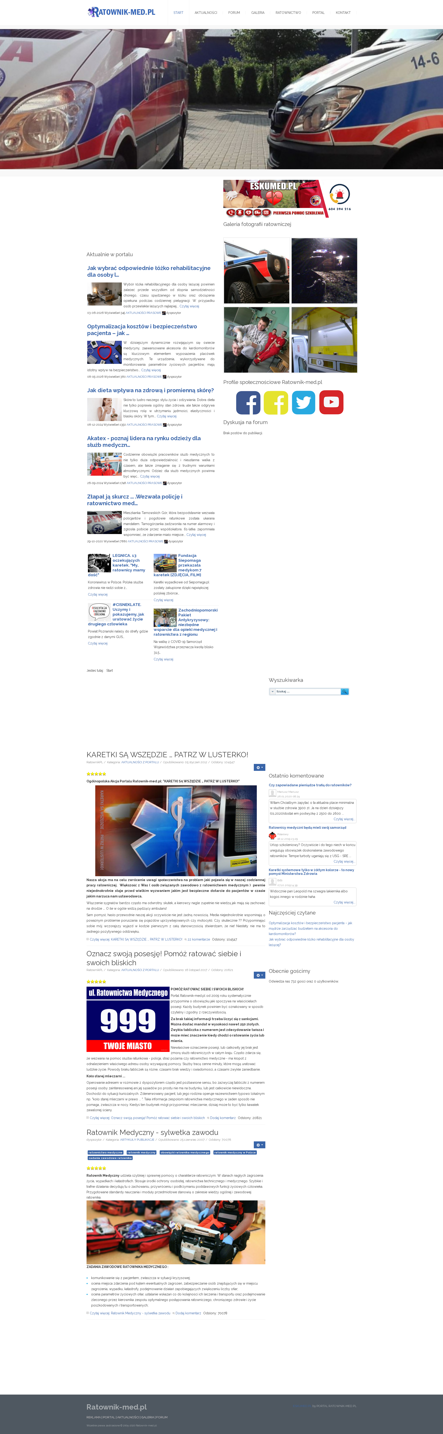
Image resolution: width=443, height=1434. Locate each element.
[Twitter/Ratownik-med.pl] (303, 403)
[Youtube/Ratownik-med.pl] (331, 403)
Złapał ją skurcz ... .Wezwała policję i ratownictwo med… (135, 500)
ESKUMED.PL (302, 1406)
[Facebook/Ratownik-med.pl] (248, 403)
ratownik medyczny (142, 1152)
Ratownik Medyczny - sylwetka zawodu (153, 1132)
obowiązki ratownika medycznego (185, 1152)
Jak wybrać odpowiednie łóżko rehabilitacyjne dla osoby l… (149, 271)
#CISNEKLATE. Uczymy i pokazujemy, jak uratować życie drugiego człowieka (116, 614)
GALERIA (147, 1417)
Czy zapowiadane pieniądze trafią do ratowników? (310, 785)
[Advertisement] (153, 215)
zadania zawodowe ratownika (110, 1158)
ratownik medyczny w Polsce (235, 1152)
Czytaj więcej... (344, 819)
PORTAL (109, 1417)
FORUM (162, 1417)
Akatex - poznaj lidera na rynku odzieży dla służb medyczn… (144, 441)
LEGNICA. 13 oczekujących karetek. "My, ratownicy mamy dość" (116, 565)
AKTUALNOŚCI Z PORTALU (140, 762)
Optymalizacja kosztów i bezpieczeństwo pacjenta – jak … (142, 329)
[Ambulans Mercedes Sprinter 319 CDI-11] (323, 339)
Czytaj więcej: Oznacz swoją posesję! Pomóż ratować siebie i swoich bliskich (147, 1118)
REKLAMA (94, 1417)
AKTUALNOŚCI (128, 1417)
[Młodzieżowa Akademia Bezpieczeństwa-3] (256, 339)
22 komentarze (199, 939)
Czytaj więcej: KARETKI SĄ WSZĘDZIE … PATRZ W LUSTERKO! (136, 939)
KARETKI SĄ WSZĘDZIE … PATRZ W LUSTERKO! (167, 754)
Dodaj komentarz (223, 1118)
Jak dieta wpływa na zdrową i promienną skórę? (150, 390)
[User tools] (259, 767)
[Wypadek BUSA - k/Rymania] (323, 271)
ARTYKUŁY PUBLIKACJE (137, 1139)
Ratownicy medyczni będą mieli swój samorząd (307, 827)
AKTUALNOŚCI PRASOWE (143, 313)
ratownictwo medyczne (106, 1152)
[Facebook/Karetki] (276, 403)
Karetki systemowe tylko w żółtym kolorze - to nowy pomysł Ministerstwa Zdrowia (311, 872)
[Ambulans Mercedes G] (256, 271)
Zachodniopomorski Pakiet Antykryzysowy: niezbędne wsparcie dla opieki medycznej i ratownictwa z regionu (186, 622)
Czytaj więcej (189, 306)
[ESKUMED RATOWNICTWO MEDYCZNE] (288, 198)
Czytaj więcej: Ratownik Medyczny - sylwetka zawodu (130, 1313)
